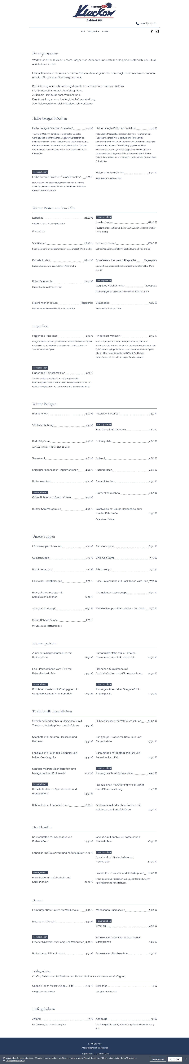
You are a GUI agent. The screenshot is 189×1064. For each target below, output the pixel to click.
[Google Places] (152, 31)
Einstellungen (158, 1059)
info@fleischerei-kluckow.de (94, 1048)
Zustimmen (175, 1059)
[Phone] (137, 23)
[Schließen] (185, 1059)
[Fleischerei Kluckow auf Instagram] (157, 31)
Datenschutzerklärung (15, 1060)
